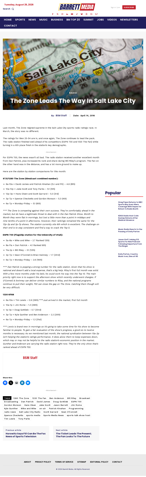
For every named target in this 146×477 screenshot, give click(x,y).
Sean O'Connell (69, 412)
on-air (42, 408)
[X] (132, 132)
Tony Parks (24, 419)
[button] (9, 9)
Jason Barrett (61, 405)
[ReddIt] (108, 138)
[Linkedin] (67, 14)
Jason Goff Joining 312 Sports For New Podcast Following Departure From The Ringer (130, 242)
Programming (76, 408)
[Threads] (87, 14)
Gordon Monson (12, 405)
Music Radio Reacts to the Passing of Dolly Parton (130, 230)
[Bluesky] (82, 14)
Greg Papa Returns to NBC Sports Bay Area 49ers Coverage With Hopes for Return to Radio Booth (130, 205)
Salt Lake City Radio (29, 412)
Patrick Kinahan (57, 408)
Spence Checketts (13, 415)
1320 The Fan (39, 398)
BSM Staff (61, 115)
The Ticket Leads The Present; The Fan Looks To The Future (74, 435)
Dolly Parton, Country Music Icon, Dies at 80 (128, 255)
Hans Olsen (30, 405)
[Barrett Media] (76, 6)
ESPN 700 (76, 401)
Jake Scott (44, 405)
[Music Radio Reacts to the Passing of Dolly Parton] (110, 230)
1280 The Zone (21, 398)
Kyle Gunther (11, 408)
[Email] (114, 138)
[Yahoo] (96, 14)
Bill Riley (71, 398)
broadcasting (11, 401)
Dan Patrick (27, 401)
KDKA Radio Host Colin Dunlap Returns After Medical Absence (128, 217)
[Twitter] (57, 14)
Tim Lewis (9, 419)
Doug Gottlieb (60, 401)
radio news (10, 412)
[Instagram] (62, 14)
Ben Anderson (56, 398)
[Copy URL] (121, 138)
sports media (33, 415)
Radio (73, 93)
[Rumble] (91, 14)
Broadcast (84, 398)
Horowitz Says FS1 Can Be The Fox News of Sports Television (25, 435)
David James (43, 401)
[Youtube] (72, 14)
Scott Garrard (50, 412)
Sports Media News (53, 415)
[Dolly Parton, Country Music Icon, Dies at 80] (110, 255)
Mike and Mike (28, 408)
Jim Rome (76, 405)
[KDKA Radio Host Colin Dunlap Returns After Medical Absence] (110, 218)
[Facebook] (53, 14)
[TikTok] (77, 14)
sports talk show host (78, 415)
